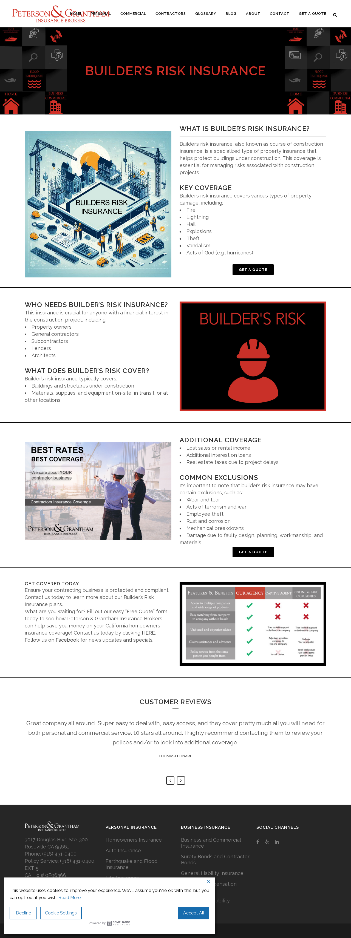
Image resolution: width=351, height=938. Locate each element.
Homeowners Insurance (134, 840)
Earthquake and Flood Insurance (131, 864)
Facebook (67, 640)
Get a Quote (253, 270)
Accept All (193, 913)
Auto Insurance (123, 850)
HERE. (149, 633)
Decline (23, 913)
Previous (170, 780)
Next (181, 780)
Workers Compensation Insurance (209, 887)
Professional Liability (205, 900)
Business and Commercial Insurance (211, 843)
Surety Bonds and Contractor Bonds (215, 859)
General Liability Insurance (212, 873)
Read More (69, 897)
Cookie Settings (61, 913)
